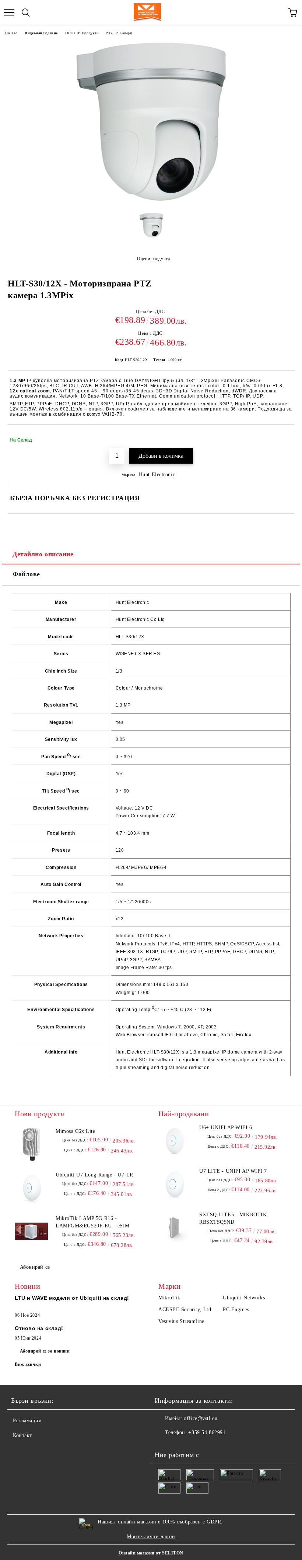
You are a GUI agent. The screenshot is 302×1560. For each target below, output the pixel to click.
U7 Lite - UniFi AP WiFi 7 (233, 1171)
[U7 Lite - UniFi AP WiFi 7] (175, 1184)
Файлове (26, 574)
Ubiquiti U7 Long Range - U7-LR (94, 1175)
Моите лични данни (151, 1536)
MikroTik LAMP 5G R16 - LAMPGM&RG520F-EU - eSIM (93, 1222)
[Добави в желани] (283, 436)
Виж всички (28, 1364)
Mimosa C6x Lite (75, 1131)
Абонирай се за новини (45, 1351)
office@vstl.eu (200, 1418)
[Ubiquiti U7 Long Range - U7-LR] (31, 1188)
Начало (11, 33)
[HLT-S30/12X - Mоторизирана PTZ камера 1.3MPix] (151, 201)
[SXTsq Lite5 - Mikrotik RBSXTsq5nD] (175, 1227)
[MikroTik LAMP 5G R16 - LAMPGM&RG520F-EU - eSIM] (31, 1231)
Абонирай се (35, 1267)
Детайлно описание (43, 554)
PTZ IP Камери (119, 33)
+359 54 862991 (206, 1432)
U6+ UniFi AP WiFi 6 (225, 1127)
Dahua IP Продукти (82, 33)
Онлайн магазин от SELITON (151, 1553)
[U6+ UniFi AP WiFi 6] (175, 1140)
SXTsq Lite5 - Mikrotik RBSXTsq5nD (233, 1218)
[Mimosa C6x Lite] (31, 1144)
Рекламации (27, 1420)
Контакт (22, 1435)
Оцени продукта (153, 258)
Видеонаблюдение (41, 33)
